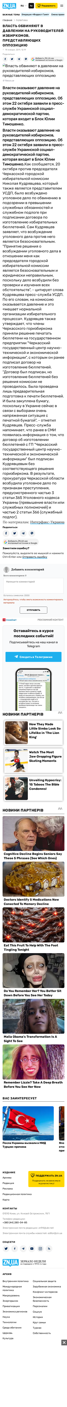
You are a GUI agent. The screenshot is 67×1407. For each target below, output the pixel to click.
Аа (31, 5)
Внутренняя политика (16, 1281)
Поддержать (48, 5)
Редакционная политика (17, 1194)
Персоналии (40, 1306)
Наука (6, 1317)
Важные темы (11, 14)
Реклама (8, 1188)
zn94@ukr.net (46, 1227)
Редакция (8, 1183)
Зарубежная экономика (47, 1286)
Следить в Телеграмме (36, 657)
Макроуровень (11, 1295)
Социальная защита (44, 1281)
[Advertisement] (33, 1373)
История (38, 1317)
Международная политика (12, 1288)
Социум (37, 1311)
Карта (6, 1199)
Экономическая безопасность (42, 1299)
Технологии (9, 1322)
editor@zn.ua (55, 1233)
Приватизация (11, 1306)
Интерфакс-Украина (47, 522)
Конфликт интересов (45, 1291)
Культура (8, 1338)
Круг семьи (39, 1322)
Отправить (33, 610)
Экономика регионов (15, 1311)
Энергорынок (10, 1300)
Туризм (37, 1327)
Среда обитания (12, 1327)
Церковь (7, 1333)
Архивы (7, 1177)
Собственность (42, 1333)
